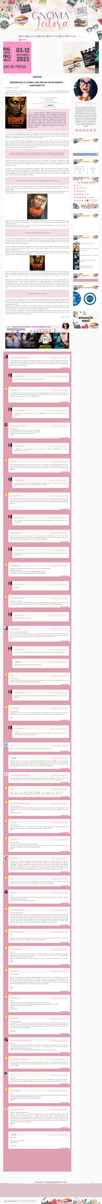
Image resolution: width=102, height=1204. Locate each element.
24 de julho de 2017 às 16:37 (59, 461)
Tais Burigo (14, 708)
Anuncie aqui (72, 36)
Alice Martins (19, 376)
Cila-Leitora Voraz (17, 1109)
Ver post (11, 59)
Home (23, 36)
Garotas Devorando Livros (20, 803)
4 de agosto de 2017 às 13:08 (58, 376)
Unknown (13, 390)
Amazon (49, 104)
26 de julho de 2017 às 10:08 (59, 822)
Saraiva (63, 104)
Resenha (35, 326)
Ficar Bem (13, 858)
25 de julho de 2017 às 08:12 (59, 675)
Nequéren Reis (15, 565)
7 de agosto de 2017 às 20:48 (59, 1075)
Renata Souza (15, 1090)
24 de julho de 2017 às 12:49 (59, 357)
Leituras (80, 171)
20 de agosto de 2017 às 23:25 (58, 1109)
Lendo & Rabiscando (17, 910)
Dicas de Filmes (80, 170)
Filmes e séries (53, 36)
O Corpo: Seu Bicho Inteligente (21, 326)
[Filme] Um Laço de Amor (86, 243)
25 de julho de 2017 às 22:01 (59, 775)
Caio (11, 789)
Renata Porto (15, 533)
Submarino (56, 104)
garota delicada (16, 598)
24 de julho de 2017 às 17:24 (59, 533)
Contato (24, 40)
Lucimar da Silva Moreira (19, 357)
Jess (11, 878)
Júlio (12, 1075)
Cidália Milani (15, 629)
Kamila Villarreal (16, 932)
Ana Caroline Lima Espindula (20, 1040)
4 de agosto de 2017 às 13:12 (58, 649)
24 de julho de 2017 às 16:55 (59, 495)
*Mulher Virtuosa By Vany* (20, 775)
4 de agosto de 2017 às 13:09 (58, 446)
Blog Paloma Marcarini (16, 399)
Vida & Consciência (44, 326)
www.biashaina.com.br (17, 506)
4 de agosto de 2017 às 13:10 (58, 480)
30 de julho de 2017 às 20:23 (59, 949)
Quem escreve (32, 36)
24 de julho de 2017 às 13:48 (59, 390)
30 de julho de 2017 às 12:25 (59, 932)
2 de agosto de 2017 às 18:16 (59, 1059)
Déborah (13, 892)
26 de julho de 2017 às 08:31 (59, 803)
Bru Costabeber (16, 949)
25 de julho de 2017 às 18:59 (59, 758)
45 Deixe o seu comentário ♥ (16, 329)
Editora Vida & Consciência (39, 91)
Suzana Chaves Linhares (19, 1059)
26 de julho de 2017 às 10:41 (59, 839)
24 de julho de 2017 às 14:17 (59, 425)
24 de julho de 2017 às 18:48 (59, 598)
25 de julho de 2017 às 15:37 (59, 708)
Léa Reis (13, 461)
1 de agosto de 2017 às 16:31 (59, 1018)
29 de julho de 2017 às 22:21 (59, 910)
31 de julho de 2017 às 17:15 (59, 971)
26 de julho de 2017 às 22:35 (59, 858)
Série (93, 173)
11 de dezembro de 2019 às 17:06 (58, 1134)
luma (12, 675)
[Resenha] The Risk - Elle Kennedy (89, 255)
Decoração (93, 168)
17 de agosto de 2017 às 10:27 (58, 1090)
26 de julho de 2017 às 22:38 (59, 878)
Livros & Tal (14, 971)
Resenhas (43, 36)
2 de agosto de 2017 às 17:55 (59, 1040)
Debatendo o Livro (80, 168)
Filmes (93, 170)
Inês (11, 745)
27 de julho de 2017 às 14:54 (59, 892)
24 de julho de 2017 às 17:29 (59, 565)
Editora (44, 104)
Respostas (13, 371)
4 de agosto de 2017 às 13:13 (58, 728)
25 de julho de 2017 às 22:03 (59, 789)
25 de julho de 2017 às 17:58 (59, 745)
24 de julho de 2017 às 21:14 (59, 629)
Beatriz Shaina (15, 495)
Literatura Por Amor (18, 425)
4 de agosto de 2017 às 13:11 (58, 550)
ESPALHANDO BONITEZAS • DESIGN (25, 1201)
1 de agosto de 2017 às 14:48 (59, 998)
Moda (63, 36)
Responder (64, 368)
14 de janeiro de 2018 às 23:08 (57, 662)
